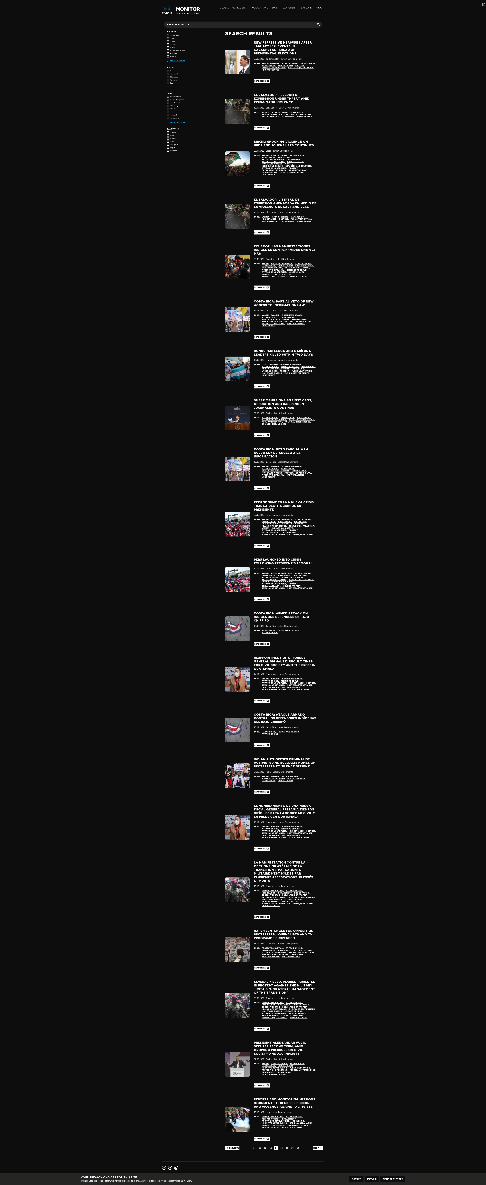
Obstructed (174, 77)
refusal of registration (177, 100)
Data (275, 8)
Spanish (173, 132)
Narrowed (173, 80)
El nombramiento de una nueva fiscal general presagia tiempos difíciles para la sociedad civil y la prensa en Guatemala (284, 811)
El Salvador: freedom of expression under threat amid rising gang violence (281, 98)
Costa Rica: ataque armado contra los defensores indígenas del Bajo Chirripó (285, 718)
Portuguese (174, 144)
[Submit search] (317, 24)
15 (281, 1148)
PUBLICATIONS (259, 8)
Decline (372, 1179)
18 (298, 1148)
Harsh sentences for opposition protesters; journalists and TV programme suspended (283, 934)
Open (172, 83)
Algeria (172, 41)
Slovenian (173, 151)
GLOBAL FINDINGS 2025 (233, 8)
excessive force (175, 97)
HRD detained (175, 109)
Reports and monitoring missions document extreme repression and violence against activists (284, 1103)
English (172, 147)
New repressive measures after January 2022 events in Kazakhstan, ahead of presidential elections (283, 48)
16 (287, 1148)
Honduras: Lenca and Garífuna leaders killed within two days (283, 352)
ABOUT (320, 8)
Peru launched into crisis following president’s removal (283, 561)
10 (254, 1148)
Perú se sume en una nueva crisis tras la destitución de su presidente (284, 506)
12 (265, 1148)
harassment (174, 118)
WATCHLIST (290, 8)
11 (260, 1148)
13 (271, 1148)
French (172, 135)
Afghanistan (174, 35)
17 (292, 1148)
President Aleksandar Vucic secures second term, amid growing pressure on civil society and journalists (280, 1048)
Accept (356, 1179)
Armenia (173, 56)
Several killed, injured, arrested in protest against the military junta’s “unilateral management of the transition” (285, 987)
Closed (172, 71)
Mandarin (173, 138)
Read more (260, 81)
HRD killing (174, 106)
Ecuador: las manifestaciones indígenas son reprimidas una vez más (285, 250)
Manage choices (393, 1179)
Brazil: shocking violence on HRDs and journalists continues (284, 143)
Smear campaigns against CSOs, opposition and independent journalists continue (283, 404)
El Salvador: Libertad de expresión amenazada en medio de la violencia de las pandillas (285, 203)
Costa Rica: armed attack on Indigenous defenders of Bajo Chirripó (281, 617)
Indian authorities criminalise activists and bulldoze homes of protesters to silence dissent (284, 763)
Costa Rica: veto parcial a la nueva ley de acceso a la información (281, 453)
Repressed (174, 74)
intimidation (174, 115)
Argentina (173, 53)
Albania (172, 38)
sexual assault (175, 103)
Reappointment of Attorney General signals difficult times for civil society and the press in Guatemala (285, 663)
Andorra (173, 44)
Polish (172, 141)
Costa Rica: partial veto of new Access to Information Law (284, 303)
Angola (172, 47)
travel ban (173, 112)
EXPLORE (306, 8)
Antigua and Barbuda (177, 50)
